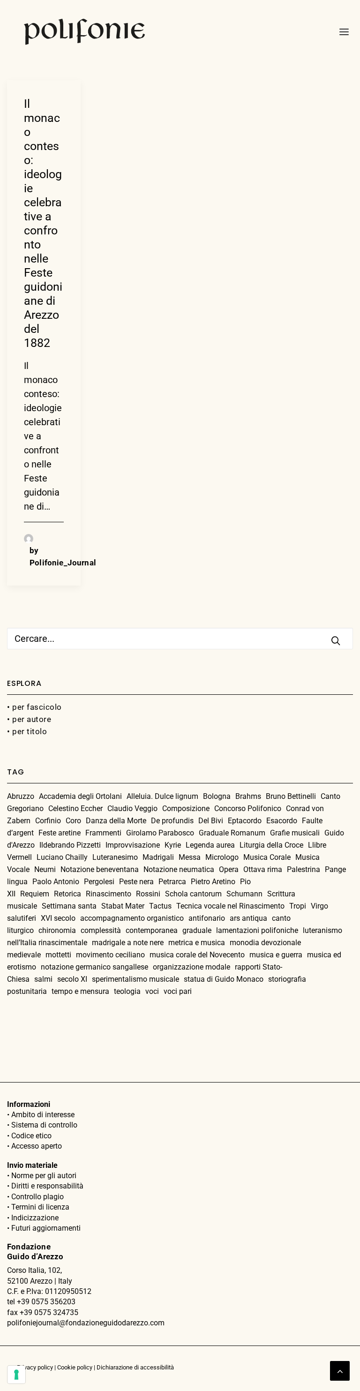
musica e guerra (275, 954)
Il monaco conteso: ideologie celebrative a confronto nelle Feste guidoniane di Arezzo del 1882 (43, 223)
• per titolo (27, 731)
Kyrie (173, 845)
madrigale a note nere (128, 942)
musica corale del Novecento (197, 954)
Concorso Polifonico (247, 808)
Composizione (186, 808)
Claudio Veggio (132, 808)
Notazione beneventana (99, 869)
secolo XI (72, 979)
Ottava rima (262, 869)
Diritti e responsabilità (47, 1185)
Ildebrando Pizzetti (70, 845)
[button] (341, 32)
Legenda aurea (210, 845)
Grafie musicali (295, 832)
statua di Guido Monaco (223, 979)
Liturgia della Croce (271, 845)
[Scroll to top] (340, 1370)
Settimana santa (69, 906)
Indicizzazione (35, 1217)
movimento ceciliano (110, 954)
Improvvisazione (132, 845)
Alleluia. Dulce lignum (162, 796)
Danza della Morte (116, 820)
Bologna (217, 796)
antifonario (206, 918)
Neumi (45, 869)
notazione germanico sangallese (94, 966)
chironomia (57, 930)
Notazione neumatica (178, 869)
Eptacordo (245, 820)
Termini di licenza (40, 1207)
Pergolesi (99, 881)
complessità (101, 930)
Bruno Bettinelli (291, 796)
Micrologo (222, 857)
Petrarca (172, 881)
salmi (43, 979)
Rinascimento (108, 893)
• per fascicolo (34, 707)
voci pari (178, 991)
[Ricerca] (180, 638)
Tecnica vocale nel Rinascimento (230, 906)
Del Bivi (210, 820)
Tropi (297, 906)
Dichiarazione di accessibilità (135, 1367)
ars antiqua (248, 918)
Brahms (248, 796)
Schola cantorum (193, 893)
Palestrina (303, 869)
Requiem (34, 893)
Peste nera (136, 881)
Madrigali (158, 857)
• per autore (29, 719)
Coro (73, 820)
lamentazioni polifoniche (257, 930)
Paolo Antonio (55, 881)
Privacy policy (35, 1367)
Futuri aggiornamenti (46, 1228)
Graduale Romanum (232, 832)
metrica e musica (196, 942)
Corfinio (48, 820)
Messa (190, 857)
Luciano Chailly (62, 857)
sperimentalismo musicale (135, 979)
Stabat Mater (122, 906)
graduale (196, 930)
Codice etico (31, 1135)
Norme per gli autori (43, 1175)
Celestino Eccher (75, 808)
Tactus (160, 906)
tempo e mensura (80, 991)
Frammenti (103, 832)
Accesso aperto (36, 1146)
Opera (229, 869)
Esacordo (281, 820)
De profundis (172, 820)
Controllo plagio (37, 1196)
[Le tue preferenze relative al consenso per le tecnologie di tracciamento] (16, 1374)
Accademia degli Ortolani (80, 796)
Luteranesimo (115, 857)
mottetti (58, 954)
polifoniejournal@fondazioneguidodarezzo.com (86, 1322)
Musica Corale (267, 857)
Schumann (244, 893)
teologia (127, 991)
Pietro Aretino (213, 881)
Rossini (148, 893)
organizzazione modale (191, 966)
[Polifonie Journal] (84, 32)
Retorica (67, 893)
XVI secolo (58, 918)
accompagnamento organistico (132, 918)
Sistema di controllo (44, 1124)
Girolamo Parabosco (160, 832)
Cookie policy (74, 1367)
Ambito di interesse (43, 1114)
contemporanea (152, 930)
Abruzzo (20, 796)
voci (152, 991)
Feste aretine (59, 832)
